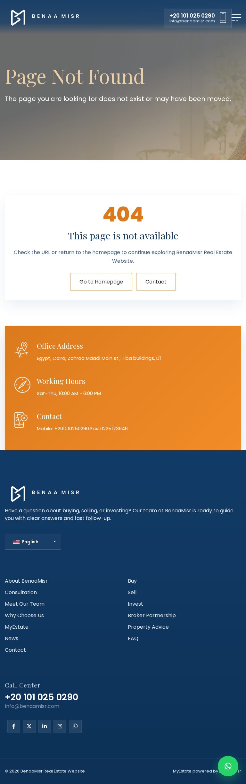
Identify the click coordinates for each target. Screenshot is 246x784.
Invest (135, 604)
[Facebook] (13, 726)
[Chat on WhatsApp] (228, 766)
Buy (132, 581)
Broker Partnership (152, 615)
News (11, 638)
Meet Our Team (25, 604)
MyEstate (17, 627)
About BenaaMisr (26, 581)
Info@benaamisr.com (192, 21)
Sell (132, 592)
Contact (156, 281)
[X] (29, 726)
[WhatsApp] (75, 726)
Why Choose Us (24, 615)
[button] (34, 542)
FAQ (133, 638)
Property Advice (148, 627)
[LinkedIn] (44, 726)
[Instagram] (59, 726)
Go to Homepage (101, 281)
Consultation (21, 592)
